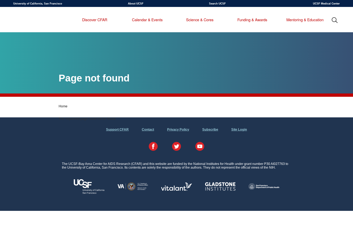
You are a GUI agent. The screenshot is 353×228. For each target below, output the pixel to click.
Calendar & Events (147, 19)
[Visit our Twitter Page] (176, 146)
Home (63, 106)
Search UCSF (217, 3)
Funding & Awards (252, 19)
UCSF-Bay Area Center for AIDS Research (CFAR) (35, 20)
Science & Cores (199, 19)
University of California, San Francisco (37, 3)
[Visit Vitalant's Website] (176, 189)
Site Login (239, 129)
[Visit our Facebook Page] (153, 146)
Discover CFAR (94, 19)
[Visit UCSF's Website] (89, 192)
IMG (334, 20)
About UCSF (135, 3)
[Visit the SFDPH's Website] (264, 188)
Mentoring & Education (305, 19)
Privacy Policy (178, 129)
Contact (148, 129)
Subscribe (210, 129)
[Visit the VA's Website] (132, 189)
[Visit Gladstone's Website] (220, 189)
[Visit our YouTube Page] (200, 146)
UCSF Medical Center (326, 3)
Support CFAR (117, 129)
